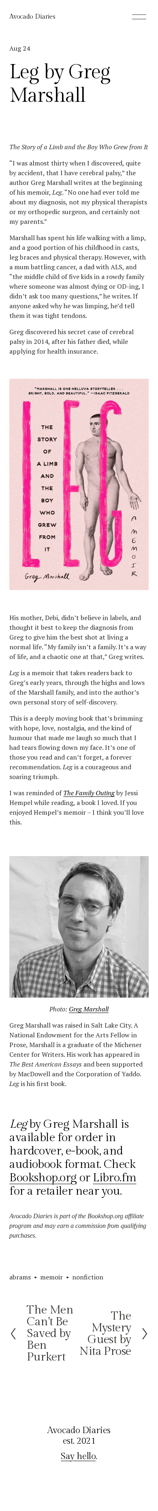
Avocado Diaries (32, 17)
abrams (20, 1277)
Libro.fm (114, 1178)
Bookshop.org (43, 1178)
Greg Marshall (89, 1008)
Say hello (78, 1456)
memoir (51, 1277)
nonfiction (87, 1277)
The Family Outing (89, 792)
